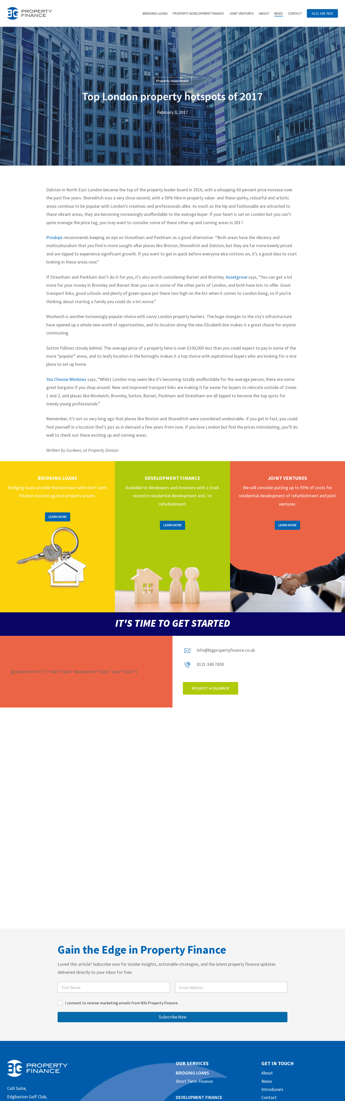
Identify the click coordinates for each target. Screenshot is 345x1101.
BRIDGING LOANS (192, 1073)
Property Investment (172, 80)
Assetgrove (236, 277)
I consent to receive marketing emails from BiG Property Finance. (121, 1002)
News (266, 1081)
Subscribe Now (172, 1017)
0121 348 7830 (210, 664)
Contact (269, 1097)
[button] (57, 516)
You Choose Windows (66, 379)
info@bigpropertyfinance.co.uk (226, 650)
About (267, 1073)
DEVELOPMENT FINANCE (199, 1097)
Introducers (272, 1089)
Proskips (54, 237)
